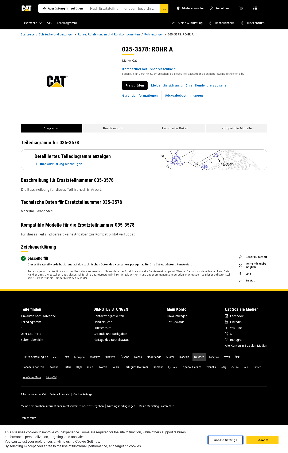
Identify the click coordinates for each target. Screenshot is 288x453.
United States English (35, 357)
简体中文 (95, 357)
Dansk (138, 357)
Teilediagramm (31, 322)
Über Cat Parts (31, 334)
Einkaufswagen (177, 316)
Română (158, 367)
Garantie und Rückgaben (110, 334)
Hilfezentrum (102, 328)
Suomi (170, 357)
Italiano (54, 367)
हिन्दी (237, 357)
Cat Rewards (175, 322)
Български (79, 357)
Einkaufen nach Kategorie (38, 316)
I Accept (262, 440)
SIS (23, 328)
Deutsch (199, 357)
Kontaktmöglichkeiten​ (109, 316)
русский (172, 367)
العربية (56, 357)
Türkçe (257, 367)
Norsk (103, 367)
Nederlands (154, 357)
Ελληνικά (214, 357)
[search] (164, 8)
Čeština (125, 357)
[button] (190, 85)
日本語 (67, 367)
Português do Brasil (136, 367)
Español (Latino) (191, 367)
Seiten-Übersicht (32, 340)
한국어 (90, 367)
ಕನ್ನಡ (79, 367)
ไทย (246, 367)
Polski (115, 367)
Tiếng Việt (51, 377)
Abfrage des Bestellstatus (111, 340)
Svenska (211, 367)
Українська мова (32, 377)
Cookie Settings (82, 394)
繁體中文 (110, 357)
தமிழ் (223, 367)
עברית (227, 357)
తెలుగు (234, 367)
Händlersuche (103, 322)
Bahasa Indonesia (33, 367)
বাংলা (67, 357)
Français (184, 357)
